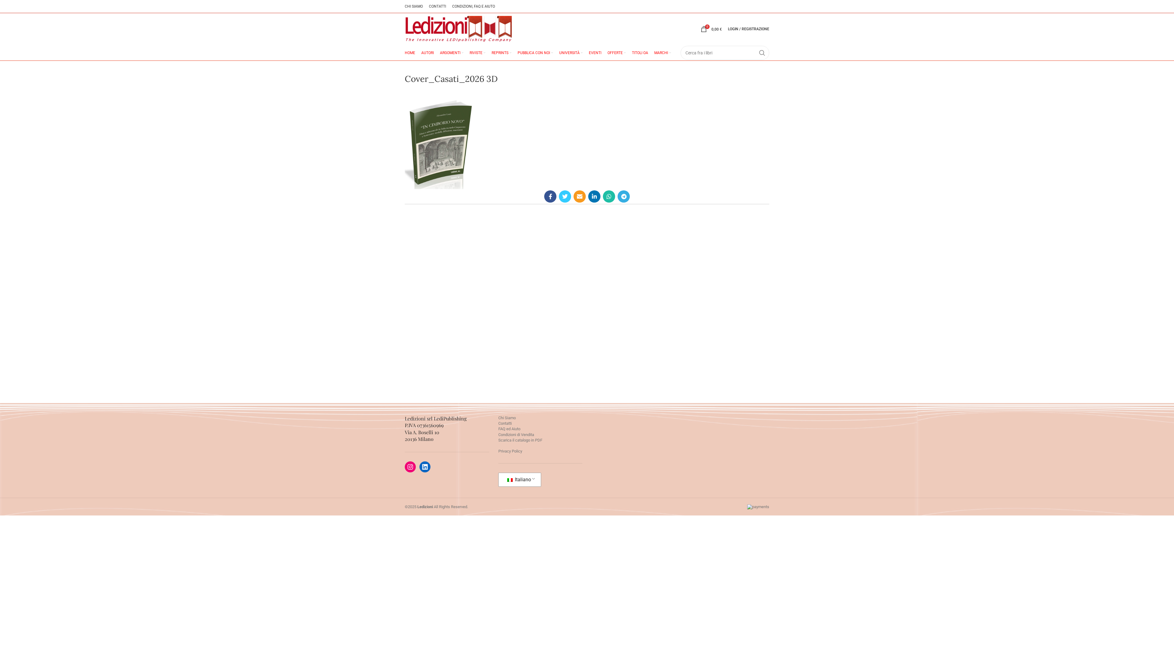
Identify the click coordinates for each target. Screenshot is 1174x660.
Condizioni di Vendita (516, 434)
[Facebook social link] (550, 196)
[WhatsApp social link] (609, 196)
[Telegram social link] (624, 196)
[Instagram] (410, 466)
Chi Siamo (507, 418)
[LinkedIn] (424, 466)
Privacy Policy (510, 451)
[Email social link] (580, 196)
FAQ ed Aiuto (509, 429)
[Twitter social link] (565, 196)
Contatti (505, 423)
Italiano (522, 479)
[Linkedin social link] (594, 196)
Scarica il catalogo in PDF (520, 440)
